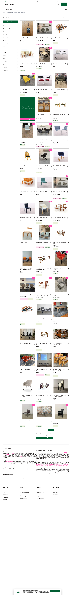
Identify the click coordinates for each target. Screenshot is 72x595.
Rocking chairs (5, 494)
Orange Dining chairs (40, 498)
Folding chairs (5, 497)
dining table (7, 454)
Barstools (4, 490)
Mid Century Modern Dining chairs (26, 500)
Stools (4, 492)
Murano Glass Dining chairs (41, 489)
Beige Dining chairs (40, 500)
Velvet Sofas (55, 492)
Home (4, 12)
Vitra (54, 490)
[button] (54, 1)
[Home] (9, 4)
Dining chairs (23, 12)
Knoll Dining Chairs (39, 465)
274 (46, 429)
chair (21, 456)
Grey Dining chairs (40, 496)
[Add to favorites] (34, 38)
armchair (12, 453)
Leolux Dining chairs (23, 490)
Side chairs (5, 495)
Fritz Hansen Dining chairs (24, 492)
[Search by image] (51, 4)
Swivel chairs (5, 500)
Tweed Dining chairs (40, 490)
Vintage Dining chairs (23, 496)
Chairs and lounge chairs (15, 12)
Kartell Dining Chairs (64, 464)
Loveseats (5, 499)
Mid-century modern (9, 461)
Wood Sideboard (56, 489)
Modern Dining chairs (23, 498)
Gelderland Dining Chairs (40, 464)
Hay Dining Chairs (57, 464)
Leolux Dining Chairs (47, 465)
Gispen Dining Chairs (49, 464)
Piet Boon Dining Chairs (55, 465)
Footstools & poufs (6, 489)
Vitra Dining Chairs (63, 465)
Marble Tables (55, 494)
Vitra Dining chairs (23, 489)
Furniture (8, 12)
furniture (65, 452)
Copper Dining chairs (40, 492)
